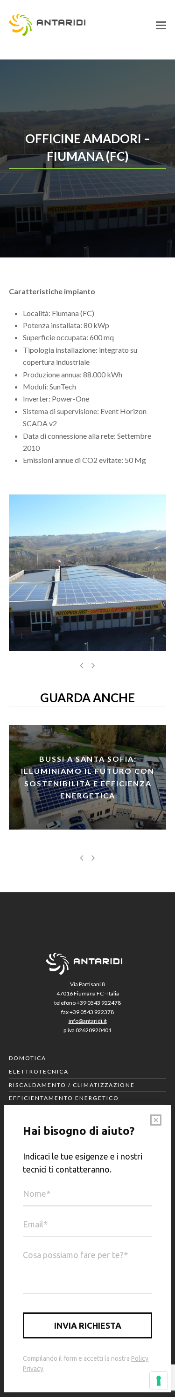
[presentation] (81, 665)
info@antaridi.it (88, 1020)
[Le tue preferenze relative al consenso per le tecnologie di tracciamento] (159, 1381)
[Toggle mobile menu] (161, 25)
